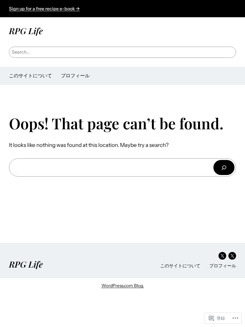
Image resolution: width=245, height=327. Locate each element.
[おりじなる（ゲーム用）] (232, 256)
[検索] (223, 167)
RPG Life (26, 30)
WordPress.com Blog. (122, 285)
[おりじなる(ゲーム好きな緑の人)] (222, 256)
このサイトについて (30, 75)
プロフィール (75, 75)
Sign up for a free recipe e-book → (44, 8)
